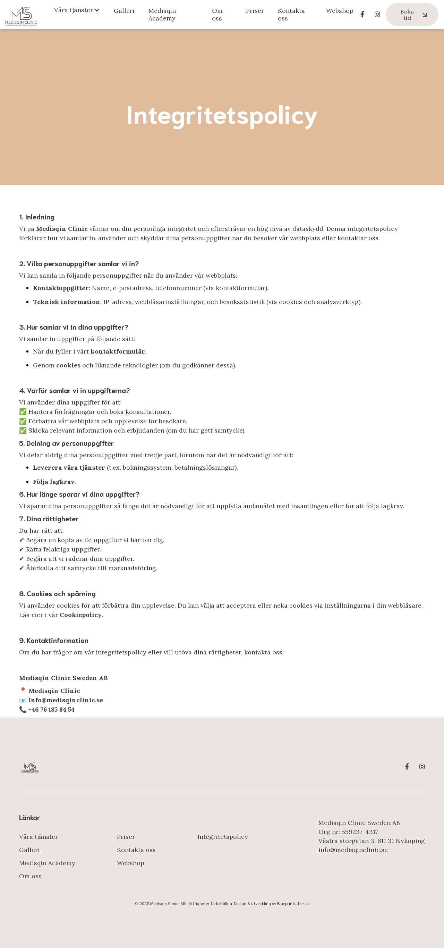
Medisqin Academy (162, 14)
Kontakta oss (291, 14)
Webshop (339, 11)
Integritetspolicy (222, 837)
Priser (255, 11)
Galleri (124, 11)
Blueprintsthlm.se (293, 903)
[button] (77, 10)
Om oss (217, 14)
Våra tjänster (38, 837)
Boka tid (407, 14)
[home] (21, 14)
